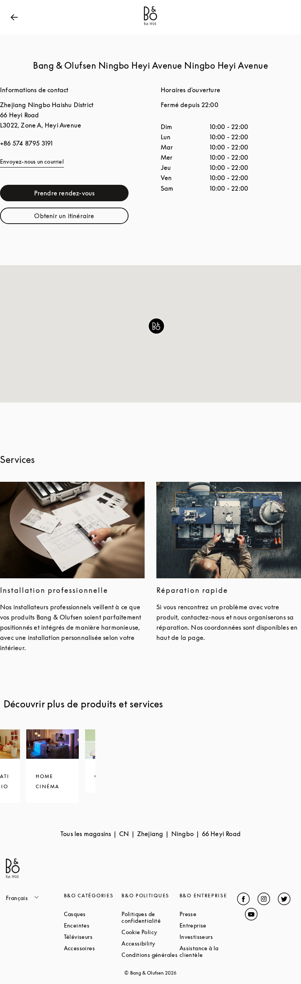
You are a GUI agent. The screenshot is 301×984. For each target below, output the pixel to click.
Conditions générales (150, 954)
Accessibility (150, 943)
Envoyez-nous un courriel (32, 161)
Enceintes (93, 925)
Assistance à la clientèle (209, 951)
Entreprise (209, 925)
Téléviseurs (93, 936)
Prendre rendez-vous (81, 194)
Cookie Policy (150, 932)
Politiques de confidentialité (150, 917)
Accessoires (93, 948)
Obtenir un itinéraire (81, 217)
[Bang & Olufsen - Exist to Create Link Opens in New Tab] (150, 25)
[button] (156, 326)
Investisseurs (209, 936)
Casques (93, 914)
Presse (209, 914)
